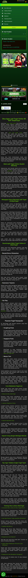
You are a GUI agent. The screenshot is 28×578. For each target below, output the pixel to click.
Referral (6, 16)
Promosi (6, 24)
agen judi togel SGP (9, 353)
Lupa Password (8, 21)
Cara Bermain (7, 8)
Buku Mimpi (7, 13)
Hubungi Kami (7, 18)
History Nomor (8, 10)
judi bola (10, 171)
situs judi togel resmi (15, 132)
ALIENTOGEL (14, 576)
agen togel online (11, 123)
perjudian (3, 311)
